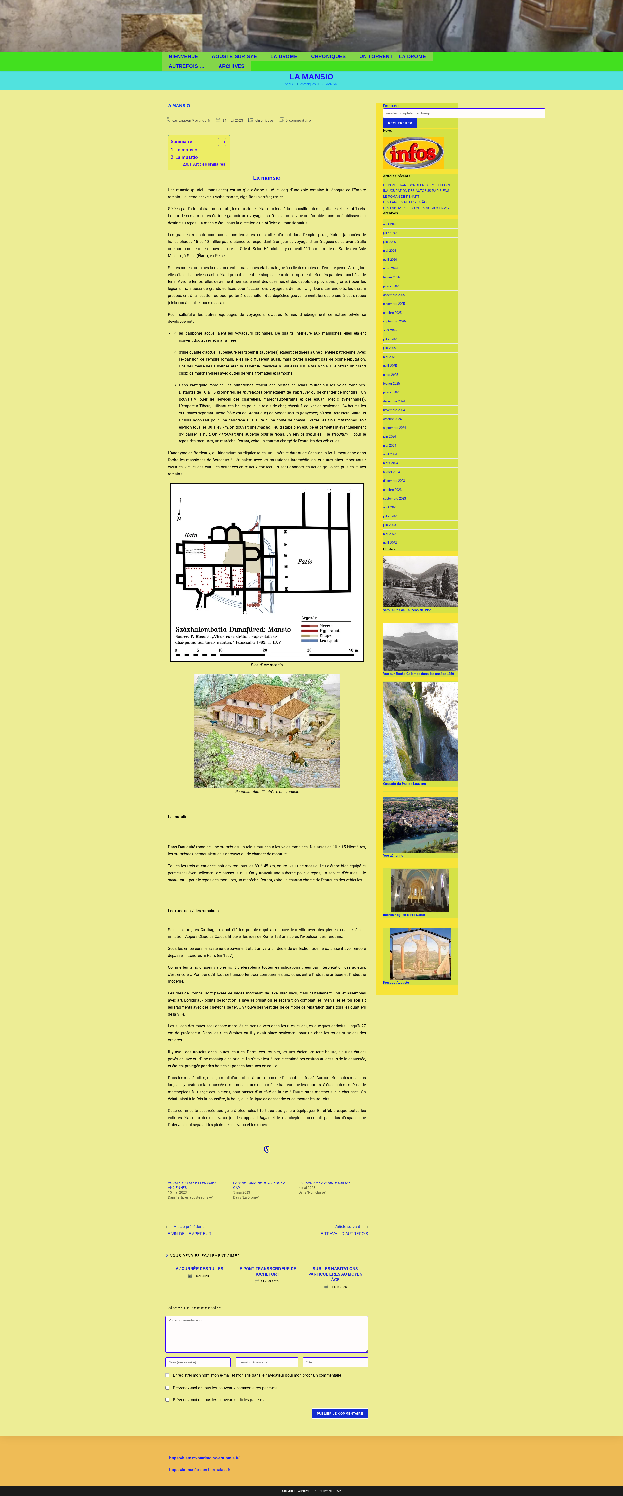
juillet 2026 (390, 233)
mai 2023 (389, 534)
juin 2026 (389, 242)
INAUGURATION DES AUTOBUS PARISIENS (416, 191)
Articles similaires (209, 164)
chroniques (264, 120)
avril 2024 (390, 454)
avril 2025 (390, 365)
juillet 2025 (390, 339)
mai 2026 (389, 250)
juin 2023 (389, 525)
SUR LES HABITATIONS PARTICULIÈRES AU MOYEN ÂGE (335, 1274)
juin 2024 (389, 436)
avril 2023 (390, 543)
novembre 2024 (394, 410)
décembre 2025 (394, 295)
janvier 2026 (391, 286)
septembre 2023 (394, 498)
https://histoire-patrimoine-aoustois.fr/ (204, 1458)
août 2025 (390, 330)
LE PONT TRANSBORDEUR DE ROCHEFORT (266, 1271)
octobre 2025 (392, 312)
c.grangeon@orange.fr (191, 120)
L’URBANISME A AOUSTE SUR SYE (325, 1183)
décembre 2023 (394, 481)
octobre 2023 (392, 490)
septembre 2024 (394, 428)
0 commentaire (298, 120)
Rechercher (391, 105)
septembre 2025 (394, 321)
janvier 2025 (391, 392)
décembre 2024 (394, 401)
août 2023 (390, 507)
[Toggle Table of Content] (219, 142)
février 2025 (391, 383)
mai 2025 (389, 357)
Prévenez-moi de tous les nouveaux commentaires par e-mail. (227, 1388)
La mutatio (186, 157)
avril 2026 (390, 259)
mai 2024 (389, 445)
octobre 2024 (392, 419)
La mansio (186, 149)
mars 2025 (390, 374)
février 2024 (391, 472)
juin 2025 (389, 348)
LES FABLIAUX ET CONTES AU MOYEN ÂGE (417, 208)
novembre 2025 (394, 303)
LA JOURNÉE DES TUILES (198, 1269)
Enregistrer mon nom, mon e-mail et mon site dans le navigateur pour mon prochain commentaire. (257, 1375)
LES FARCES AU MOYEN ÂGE (406, 202)
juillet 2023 (390, 516)
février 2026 (391, 277)
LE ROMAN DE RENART (401, 196)
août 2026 (390, 224)
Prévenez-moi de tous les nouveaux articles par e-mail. (220, 1400)
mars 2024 (390, 463)
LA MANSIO (329, 84)
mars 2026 (390, 268)
